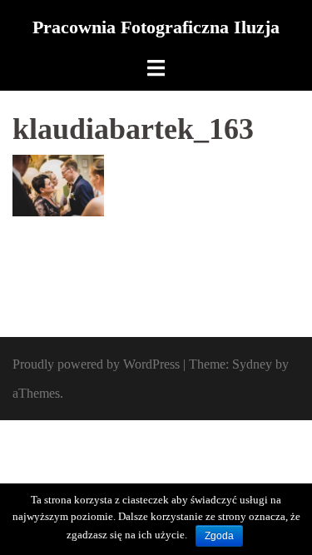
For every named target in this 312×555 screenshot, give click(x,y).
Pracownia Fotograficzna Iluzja (156, 27)
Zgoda (219, 536)
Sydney (252, 364)
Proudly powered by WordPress (96, 364)
